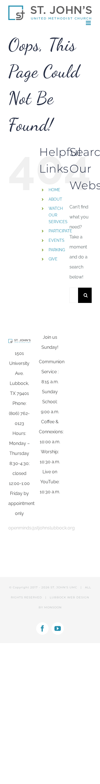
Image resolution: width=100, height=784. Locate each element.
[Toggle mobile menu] (89, 23)
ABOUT (55, 199)
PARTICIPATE (60, 231)
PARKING (57, 250)
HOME (54, 190)
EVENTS (56, 240)
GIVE (53, 259)
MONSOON (53, 607)
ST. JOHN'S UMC (64, 587)
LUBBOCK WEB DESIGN (69, 597)
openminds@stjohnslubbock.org (41, 528)
